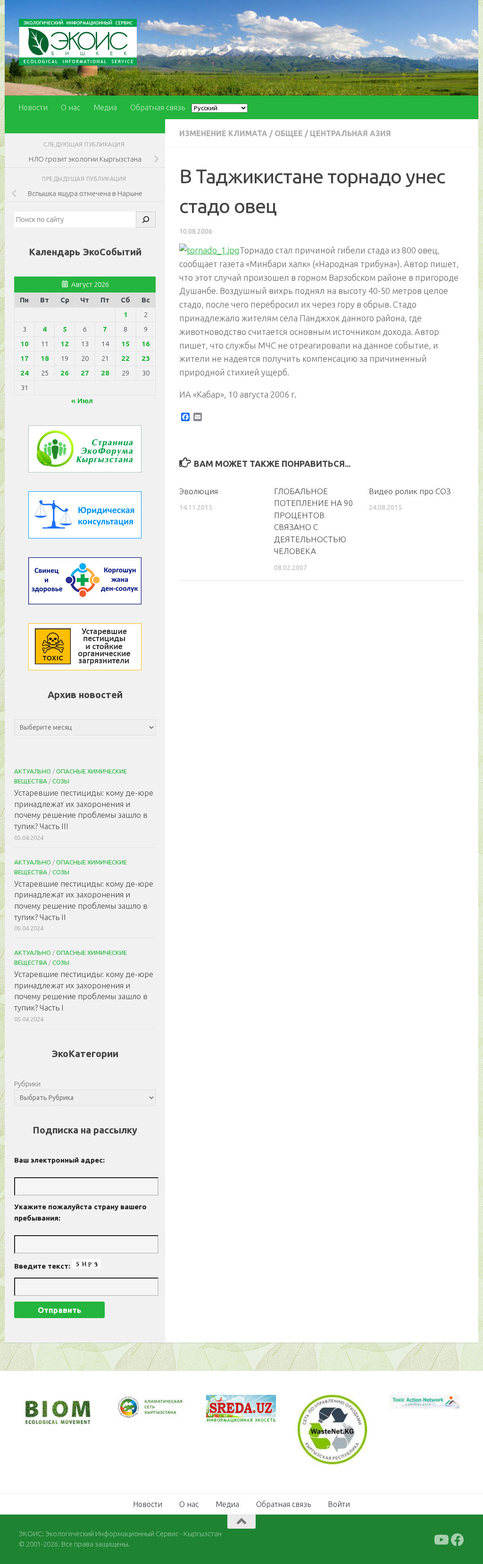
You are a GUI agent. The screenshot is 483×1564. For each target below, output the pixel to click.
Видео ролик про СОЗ (410, 491)
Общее (289, 133)
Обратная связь (157, 107)
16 (146, 344)
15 (125, 344)
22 (125, 358)
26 (64, 373)
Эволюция (198, 491)
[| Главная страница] (78, 42)
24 (24, 373)
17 (24, 358)
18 (45, 358)
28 (105, 373)
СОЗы (60, 781)
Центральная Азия (350, 133)
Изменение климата (223, 133)
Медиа (105, 107)
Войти (339, 1504)
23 (146, 358)
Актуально (32, 771)
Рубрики (27, 1084)
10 (24, 344)
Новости (33, 107)
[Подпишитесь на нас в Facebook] (457, 1540)
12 (64, 344)
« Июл (82, 401)
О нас (70, 107)
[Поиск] (146, 220)
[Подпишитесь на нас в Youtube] (440, 1540)
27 (85, 373)
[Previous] (134, 1407)
